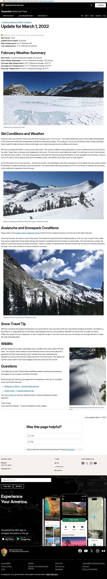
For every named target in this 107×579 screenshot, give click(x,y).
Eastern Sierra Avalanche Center (27, 233)
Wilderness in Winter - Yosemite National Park (21, 386)
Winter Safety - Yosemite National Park (19, 391)
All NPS (19, 486)
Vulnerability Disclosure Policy (93, 563)
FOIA (3, 569)
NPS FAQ (58, 563)
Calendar (98, 16)
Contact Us (5, 469)
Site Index (59, 466)
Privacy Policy (6, 566)
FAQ (57, 463)
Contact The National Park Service (38, 567)
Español (59, 470)
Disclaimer (59, 569)
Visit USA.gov (52, 574)
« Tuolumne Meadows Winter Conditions (16, 22)
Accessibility (5, 563)
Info (82, 16)
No (32, 442)
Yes (32, 436)
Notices (31, 563)
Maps (92, 16)
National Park (14, 11)
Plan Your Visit (8, 16)
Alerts (87, 16)
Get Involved (42, 16)
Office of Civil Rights (89, 569)
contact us (12, 395)
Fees (104, 16)
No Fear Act (59, 566)
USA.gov (85, 566)
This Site (7, 486)
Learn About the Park (25, 16)
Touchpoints (70, 449)
